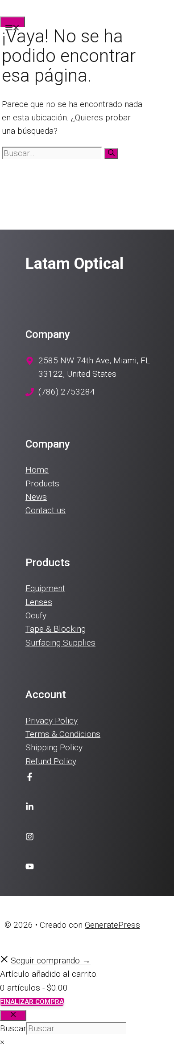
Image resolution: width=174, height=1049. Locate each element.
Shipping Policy (54, 747)
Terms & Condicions (62, 734)
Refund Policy (50, 761)
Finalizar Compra (32, 1002)
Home (37, 470)
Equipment (45, 588)
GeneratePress (112, 925)
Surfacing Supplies (60, 643)
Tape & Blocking (55, 629)
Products (42, 483)
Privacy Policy (51, 721)
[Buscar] (111, 153)
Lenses (38, 602)
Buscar (13, 1028)
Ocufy (35, 615)
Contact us (45, 510)
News (36, 497)
